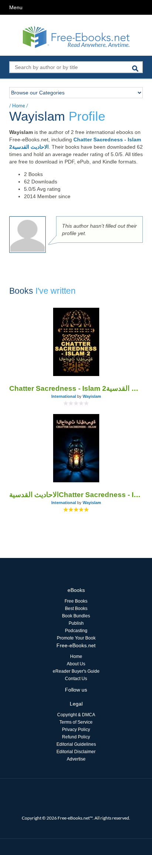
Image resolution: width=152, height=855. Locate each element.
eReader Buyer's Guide (76, 671)
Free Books (76, 601)
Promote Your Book (76, 638)
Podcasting (76, 630)
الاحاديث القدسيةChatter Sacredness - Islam (76, 495)
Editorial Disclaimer (76, 751)
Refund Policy (76, 736)
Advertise (76, 759)
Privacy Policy (76, 729)
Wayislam (92, 396)
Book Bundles (76, 615)
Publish (76, 623)
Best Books (76, 608)
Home (18, 105)
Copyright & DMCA (76, 714)
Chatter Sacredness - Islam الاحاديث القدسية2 (76, 388)
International (63, 396)
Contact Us (76, 678)
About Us (76, 663)
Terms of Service (76, 722)
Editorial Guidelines (76, 744)
